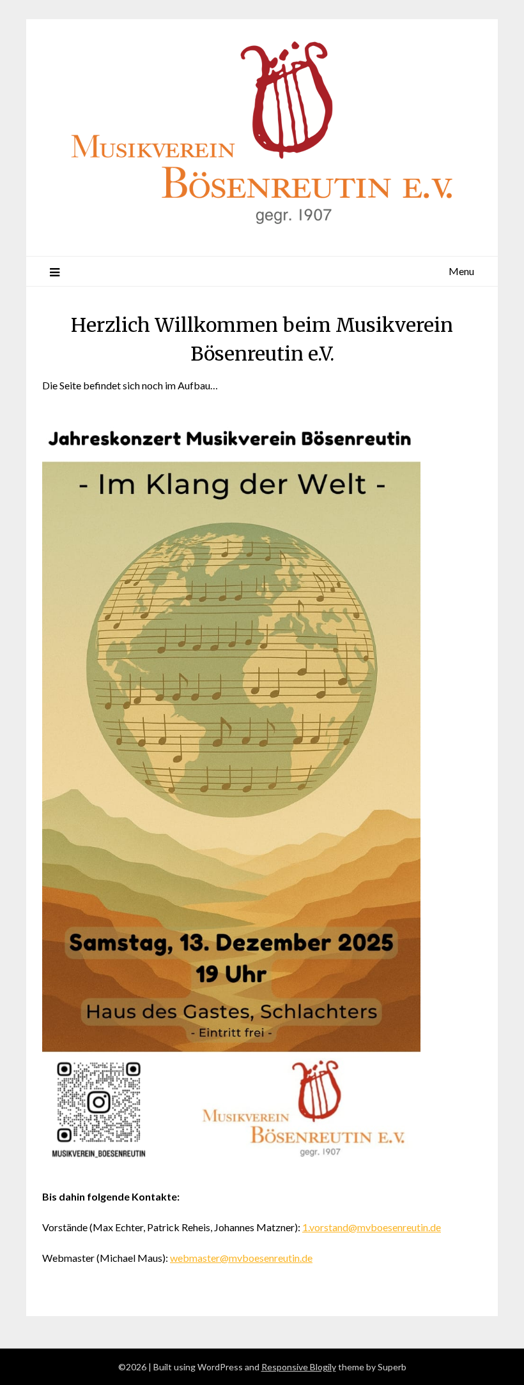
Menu (461, 271)
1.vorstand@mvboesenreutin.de (371, 1227)
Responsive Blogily (298, 1366)
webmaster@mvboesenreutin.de (241, 1258)
